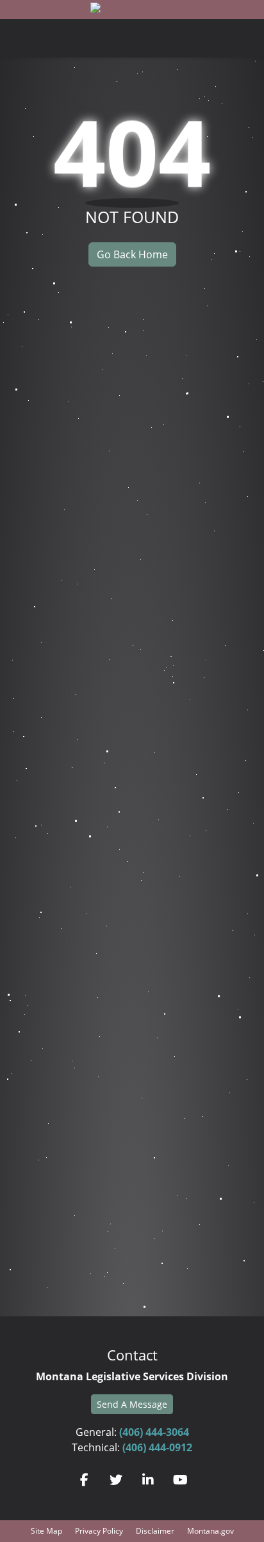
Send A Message (132, 1404)
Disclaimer (155, 1530)
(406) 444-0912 (157, 1447)
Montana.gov (210, 1530)
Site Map (46, 1530)
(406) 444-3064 (154, 1432)
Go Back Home (132, 254)
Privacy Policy (99, 1530)
